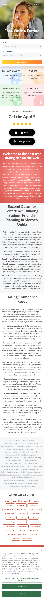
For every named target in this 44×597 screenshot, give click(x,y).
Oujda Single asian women (29, 469)
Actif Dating (10, 505)
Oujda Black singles (7, 446)
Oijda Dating (21, 530)
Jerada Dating (22, 518)
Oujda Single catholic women (31, 472)
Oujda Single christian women (10, 475)
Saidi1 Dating (22, 534)
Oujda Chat (38, 446)
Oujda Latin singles (29, 460)
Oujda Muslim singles (34, 466)
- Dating (15, 501)
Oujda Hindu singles (13, 455)
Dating (7, 501)
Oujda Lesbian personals (13, 463)
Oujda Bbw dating (32, 443)
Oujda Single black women (10, 472)
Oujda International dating (12, 458)
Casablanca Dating (34, 509)
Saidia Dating (33, 534)
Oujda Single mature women (14, 480)
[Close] (41, 550)
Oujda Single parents (31, 483)
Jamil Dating (10, 518)
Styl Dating (16, 539)
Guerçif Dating (34, 513)
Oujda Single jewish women (32, 475)
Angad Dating (21, 505)
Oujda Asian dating (28, 440)
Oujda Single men (32, 480)
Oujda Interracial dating (31, 458)
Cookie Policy (15, 573)
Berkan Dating (33, 505)
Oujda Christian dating (15, 449)
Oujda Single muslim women (13, 483)
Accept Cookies (21, 594)
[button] (37, 4)
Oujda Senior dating (11, 469)
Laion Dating (33, 518)
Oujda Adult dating (13, 440)
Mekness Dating (9, 526)
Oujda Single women (16, 486)
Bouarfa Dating (21, 509)
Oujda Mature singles (8, 466)
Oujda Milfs (21, 466)
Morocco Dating (22, 526)
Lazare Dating (9, 522)
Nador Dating (10, 530)
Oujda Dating (11, 534)
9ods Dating (35, 501)
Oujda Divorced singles (13, 452)
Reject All (21, 586)
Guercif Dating (22, 513)
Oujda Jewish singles (13, 460)
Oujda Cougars (30, 449)
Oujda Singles (30, 486)
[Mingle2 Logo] (5, 5)
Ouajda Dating (33, 530)
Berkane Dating (8, 509)
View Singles (22, 62)
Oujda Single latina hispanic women (21, 478)
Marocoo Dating (34, 522)
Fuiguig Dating (9, 513)
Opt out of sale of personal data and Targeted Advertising (22, 579)
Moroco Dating (35, 526)
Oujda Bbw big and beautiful (14, 443)
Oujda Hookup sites (29, 455)
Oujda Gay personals (30, 452)
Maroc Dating (21, 522)
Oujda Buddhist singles (24, 446)
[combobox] (22, 46)
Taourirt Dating (27, 539)
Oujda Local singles (30, 463)
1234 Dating (24, 501)
